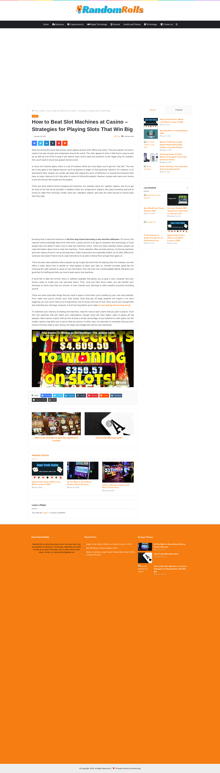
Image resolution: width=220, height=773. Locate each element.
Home (46, 24)
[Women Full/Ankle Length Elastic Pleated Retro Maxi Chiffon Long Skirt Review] (151, 145)
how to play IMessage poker (166, 554)
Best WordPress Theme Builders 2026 (101, 548)
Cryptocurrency (76, 24)
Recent (153, 110)
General (116, 24)
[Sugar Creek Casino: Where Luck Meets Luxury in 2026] (47, 470)
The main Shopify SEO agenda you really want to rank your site (177, 210)
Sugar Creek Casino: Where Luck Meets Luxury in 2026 (176, 237)
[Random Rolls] (110, 9)
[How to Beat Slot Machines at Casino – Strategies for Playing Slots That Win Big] (145, 660)
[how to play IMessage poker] (145, 558)
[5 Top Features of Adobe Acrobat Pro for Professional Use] (154, 226)
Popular (178, 110)
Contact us (168, 24)
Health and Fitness (132, 24)
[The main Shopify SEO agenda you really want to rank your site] (177, 200)
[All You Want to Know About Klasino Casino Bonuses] (83, 470)
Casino (42, 111)
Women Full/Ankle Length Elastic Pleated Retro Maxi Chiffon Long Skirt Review (171, 144)
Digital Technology (98, 24)
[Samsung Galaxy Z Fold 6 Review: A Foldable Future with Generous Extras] (151, 157)
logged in (46, 513)
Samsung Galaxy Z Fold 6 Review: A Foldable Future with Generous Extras (173, 157)
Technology (151, 24)
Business (59, 24)
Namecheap (136, 768)
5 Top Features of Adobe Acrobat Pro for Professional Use (153, 237)
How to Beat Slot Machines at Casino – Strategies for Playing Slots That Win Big (171, 569)
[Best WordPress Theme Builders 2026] (151, 134)
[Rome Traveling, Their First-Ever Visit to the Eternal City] (151, 170)
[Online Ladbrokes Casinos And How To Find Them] (118, 472)
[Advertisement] (76, 47)
